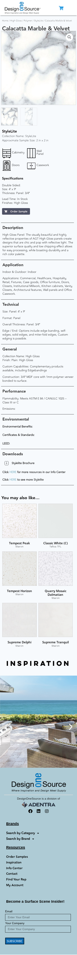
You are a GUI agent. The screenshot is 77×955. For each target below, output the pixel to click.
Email (8, 911)
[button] (69, 37)
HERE (12, 472)
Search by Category (20, 833)
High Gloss (16, 20)
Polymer (28, 20)
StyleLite (38, 20)
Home (5, 20)
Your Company (14, 923)
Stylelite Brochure (23, 463)
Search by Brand (18, 838)
